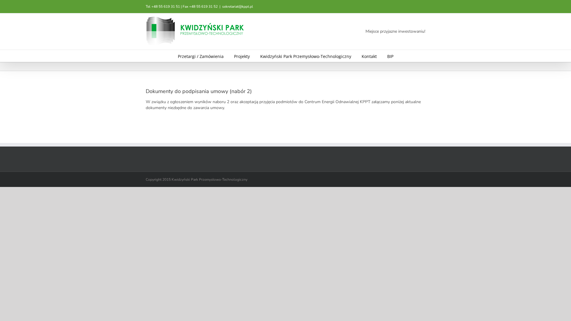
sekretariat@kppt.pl (237, 6)
